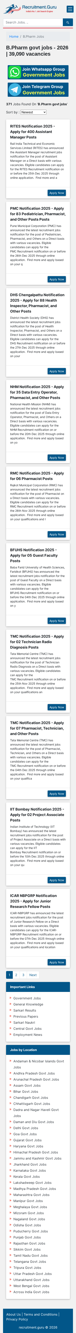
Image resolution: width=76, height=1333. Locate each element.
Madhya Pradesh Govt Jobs (34, 1189)
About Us (13, 1314)
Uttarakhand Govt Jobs (31, 1280)
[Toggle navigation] (70, 9)
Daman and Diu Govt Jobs (33, 1122)
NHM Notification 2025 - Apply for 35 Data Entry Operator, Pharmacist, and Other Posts (37, 392)
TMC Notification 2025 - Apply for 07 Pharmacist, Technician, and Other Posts (37, 728)
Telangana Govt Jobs (29, 1262)
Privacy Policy (17, 1319)
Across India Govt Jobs (31, 1292)
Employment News (27, 1035)
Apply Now (56, 193)
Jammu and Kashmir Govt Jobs (37, 1158)
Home (13, 36)
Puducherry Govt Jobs (30, 1231)
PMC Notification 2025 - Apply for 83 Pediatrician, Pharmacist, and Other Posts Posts (37, 213)
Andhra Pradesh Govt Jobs (34, 1073)
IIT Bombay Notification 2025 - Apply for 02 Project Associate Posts (37, 814)
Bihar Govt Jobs (25, 1091)
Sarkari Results (24, 1010)
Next (33, 975)
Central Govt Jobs (27, 1029)
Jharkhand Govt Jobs (29, 1164)
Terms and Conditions (40, 1314)
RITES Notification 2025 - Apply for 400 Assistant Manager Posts (32, 131)
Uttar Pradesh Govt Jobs (32, 1274)
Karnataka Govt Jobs (29, 1170)
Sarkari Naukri (24, 1022)
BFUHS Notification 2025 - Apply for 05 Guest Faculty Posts (34, 555)
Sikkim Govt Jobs (27, 1249)
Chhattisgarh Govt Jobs (31, 1104)
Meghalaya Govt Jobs (30, 1207)
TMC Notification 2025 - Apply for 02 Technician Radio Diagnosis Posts (37, 641)
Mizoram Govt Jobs (28, 1213)
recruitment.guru (31, 1327)
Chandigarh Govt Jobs (30, 1098)
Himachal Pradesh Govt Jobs (35, 1152)
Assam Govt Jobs (27, 1085)
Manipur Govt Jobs (28, 1201)
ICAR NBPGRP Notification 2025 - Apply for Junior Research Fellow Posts (33, 901)
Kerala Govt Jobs (26, 1176)
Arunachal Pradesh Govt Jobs (36, 1079)
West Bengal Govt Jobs (31, 1286)
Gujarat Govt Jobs (27, 1140)
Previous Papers (25, 1016)
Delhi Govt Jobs (25, 1128)
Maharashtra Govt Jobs (31, 1195)
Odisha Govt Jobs (27, 1225)
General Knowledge (28, 1004)
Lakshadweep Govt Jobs (32, 1183)
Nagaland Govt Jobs (29, 1219)
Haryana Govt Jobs (28, 1146)
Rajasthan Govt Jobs (29, 1243)
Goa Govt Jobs (25, 1134)
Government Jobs (27, 998)
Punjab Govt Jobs (27, 1237)
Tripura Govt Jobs (27, 1268)
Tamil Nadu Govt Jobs (30, 1255)
